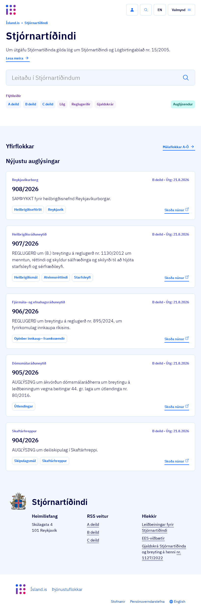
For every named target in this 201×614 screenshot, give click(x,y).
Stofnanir (118, 601)
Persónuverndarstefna (147, 601)
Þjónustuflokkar (67, 589)
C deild (93, 540)
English (179, 601)
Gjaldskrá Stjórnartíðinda (164, 546)
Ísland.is (38, 589)
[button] (132, 10)
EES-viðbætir (153, 538)
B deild (93, 532)
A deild (93, 524)
